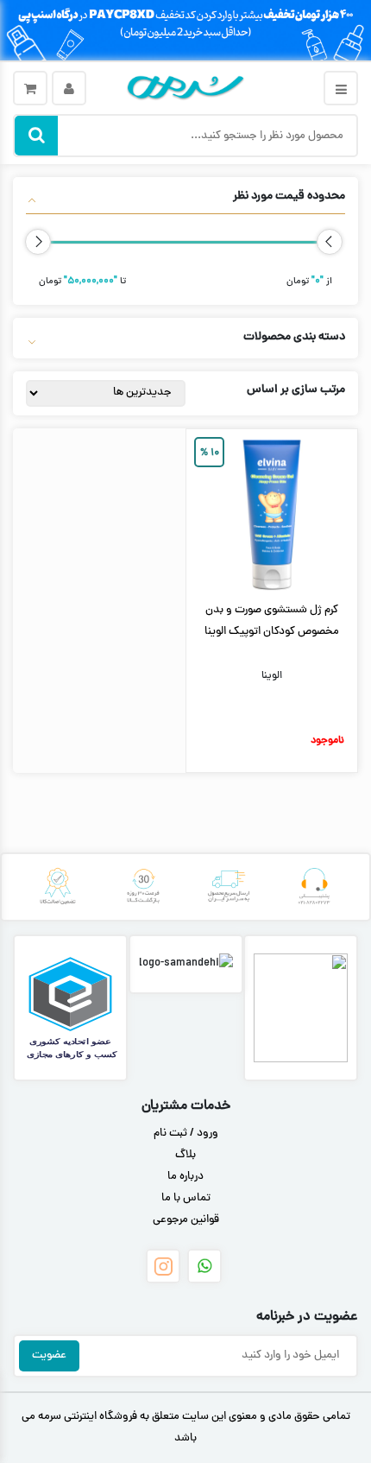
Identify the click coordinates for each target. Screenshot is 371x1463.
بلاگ (185, 1155)
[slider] (330, 242)
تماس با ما (186, 1198)
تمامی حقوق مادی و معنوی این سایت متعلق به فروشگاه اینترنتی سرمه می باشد (186, 1428)
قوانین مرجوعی (186, 1220)
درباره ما (185, 1177)
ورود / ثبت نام (186, 1134)
